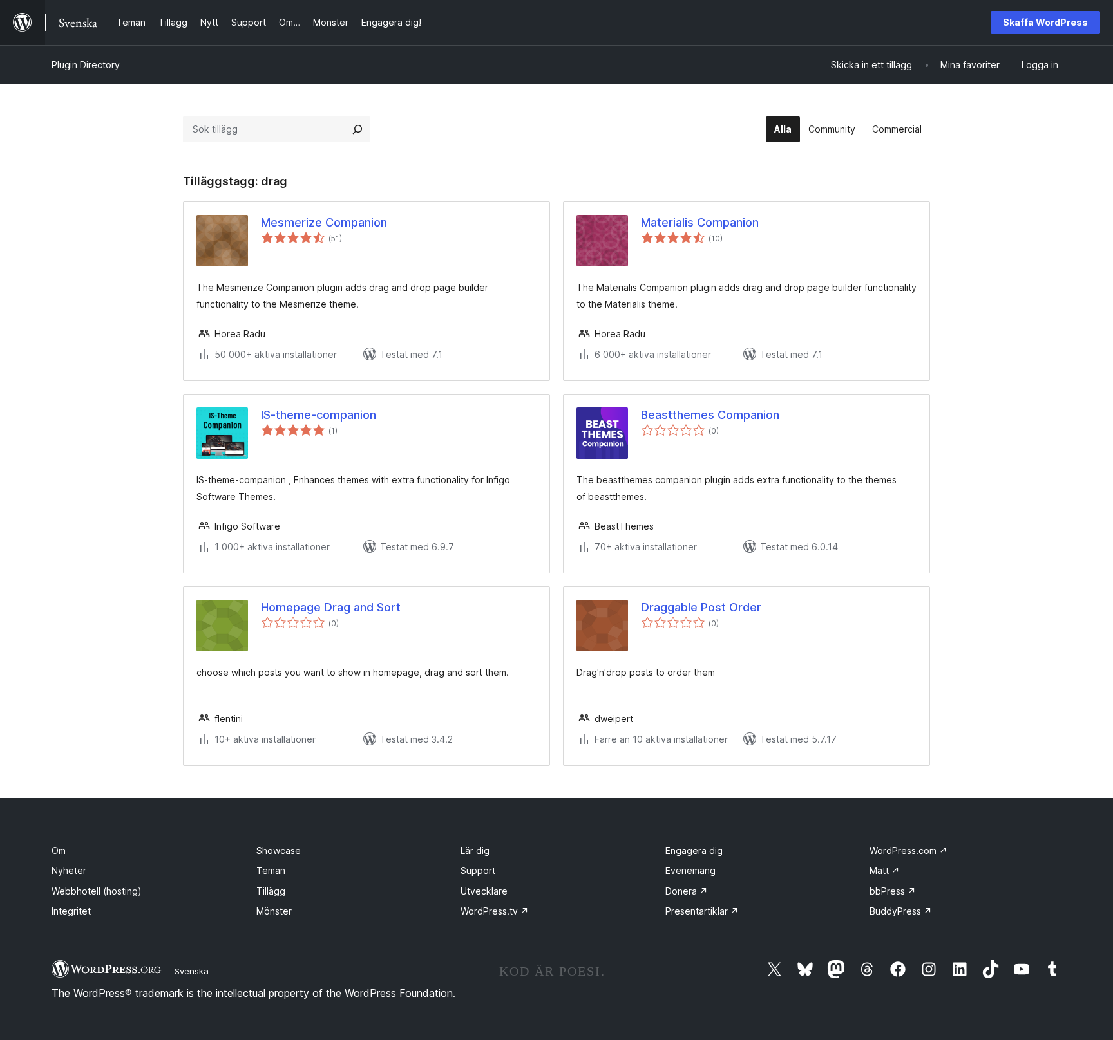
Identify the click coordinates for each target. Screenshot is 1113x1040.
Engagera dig (694, 850)
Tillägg (270, 891)
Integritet (71, 910)
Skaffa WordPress (1045, 22)
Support (478, 870)
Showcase (278, 850)
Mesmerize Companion (324, 222)
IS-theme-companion (318, 415)
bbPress (893, 891)
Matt (885, 870)
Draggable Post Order (701, 607)
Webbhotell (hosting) (97, 891)
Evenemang (690, 870)
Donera (686, 891)
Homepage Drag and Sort (331, 607)
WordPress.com (908, 850)
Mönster (274, 910)
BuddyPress (901, 910)
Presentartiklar (702, 910)
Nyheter (69, 870)
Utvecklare (484, 891)
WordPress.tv (495, 910)
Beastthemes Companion (710, 415)
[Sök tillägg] (357, 129)
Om (59, 850)
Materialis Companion (700, 222)
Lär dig (475, 850)
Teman (270, 870)
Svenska (192, 971)
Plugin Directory (86, 64)
